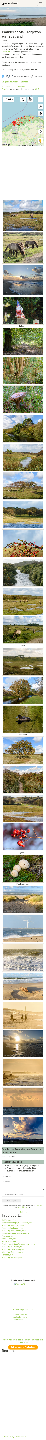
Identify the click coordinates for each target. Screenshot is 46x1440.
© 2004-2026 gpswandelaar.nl (14, 1437)
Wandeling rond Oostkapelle (15, 1225)
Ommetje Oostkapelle (12, 1228)
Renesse (7, 1255)
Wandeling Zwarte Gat (13, 1249)
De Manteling (9, 1220)
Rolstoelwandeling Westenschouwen (18, 1244)
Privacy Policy (39, 1205)
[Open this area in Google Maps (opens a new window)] (7, 144)
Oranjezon (8, 1236)
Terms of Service (22, 1207)
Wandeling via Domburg (13, 1231)
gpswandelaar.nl (10, 3)
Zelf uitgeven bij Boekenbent (23, 1347)
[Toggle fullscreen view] (40, 99)
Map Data (25, 145)
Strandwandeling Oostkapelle (15, 1233)
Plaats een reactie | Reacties (13, 87)
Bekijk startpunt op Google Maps (15, 82)
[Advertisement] (13, 1270)
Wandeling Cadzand (12, 1252)
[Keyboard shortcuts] (19, 145)
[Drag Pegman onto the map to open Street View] (40, 140)
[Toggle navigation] (40, 3)
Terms (41, 145)
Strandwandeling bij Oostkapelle (16, 1223)
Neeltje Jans (8, 1239)
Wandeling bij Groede (12, 1247)
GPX (37, 89)
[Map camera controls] (40, 131)
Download (6, 89)
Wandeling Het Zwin (11, 1257)
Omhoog (23, 1212)
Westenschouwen (11, 1241)
